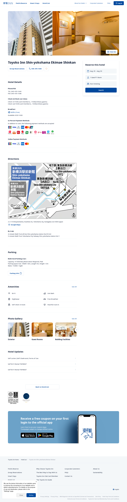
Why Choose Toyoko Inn (44, 469)
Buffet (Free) (15, 112)
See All (74, 287)
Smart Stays (34, 3)
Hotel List (46, 3)
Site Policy (98, 496)
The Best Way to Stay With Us (46, 472)
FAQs (108, 3)
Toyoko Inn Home (13, 460)
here (44, 427)
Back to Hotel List (42, 387)
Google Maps (16, 225)
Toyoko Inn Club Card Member (47, 476)
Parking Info (14, 273)
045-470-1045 (36, 69)
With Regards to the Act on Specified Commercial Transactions (77, 496)
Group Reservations (17, 69)
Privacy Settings (44, 496)
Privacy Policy (54, 496)
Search (101, 90)
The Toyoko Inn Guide (44, 480)
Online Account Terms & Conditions (77, 499)
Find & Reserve (21, 3)
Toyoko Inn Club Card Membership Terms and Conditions (103, 499)
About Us (96, 469)
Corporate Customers (97, 3)
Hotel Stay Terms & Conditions (110, 496)
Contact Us (68, 476)
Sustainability (97, 472)
